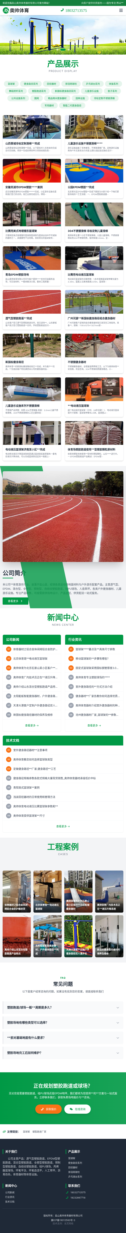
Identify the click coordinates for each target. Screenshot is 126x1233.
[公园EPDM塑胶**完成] (94, 171)
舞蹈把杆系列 (16, 91)
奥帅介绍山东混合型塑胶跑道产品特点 (35, 686)
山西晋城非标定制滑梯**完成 (22, 143)
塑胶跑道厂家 (39, 1131)
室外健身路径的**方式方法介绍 (94, 686)
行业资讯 (9, 1197)
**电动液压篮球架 (78, 405)
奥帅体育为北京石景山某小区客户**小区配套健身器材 (35, 668)
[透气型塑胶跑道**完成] (32, 302)
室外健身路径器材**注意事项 (30, 750)
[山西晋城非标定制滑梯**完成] (32, 127)
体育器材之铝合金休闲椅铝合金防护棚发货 (35, 649)
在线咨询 (79, 1109)
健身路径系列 (31, 83)
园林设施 (80, 98)
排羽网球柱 (71, 83)
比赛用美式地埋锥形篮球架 (21, 231)
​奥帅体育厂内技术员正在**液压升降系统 (35, 677)
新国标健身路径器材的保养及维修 (33, 714)
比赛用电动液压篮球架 (81, 274)
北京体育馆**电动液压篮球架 (30, 658)
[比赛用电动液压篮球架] (94, 258)
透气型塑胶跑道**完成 (18, 318)
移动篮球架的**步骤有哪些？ (93, 658)
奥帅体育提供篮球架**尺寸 (29, 815)
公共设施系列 (18, 98)
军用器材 (49, 105)
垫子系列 (112, 91)
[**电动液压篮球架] (94, 389)
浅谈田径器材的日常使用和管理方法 (34, 797)
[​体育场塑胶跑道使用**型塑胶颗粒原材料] (94, 433)
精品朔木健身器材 (57, 98)
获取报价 (50, 1109)
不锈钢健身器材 (77, 362)
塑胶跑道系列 (39, 91)
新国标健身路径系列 (65, 91)
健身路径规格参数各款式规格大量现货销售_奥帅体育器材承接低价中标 (54, 778)
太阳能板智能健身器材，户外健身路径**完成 (35, 696)
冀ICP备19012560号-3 (63, 1220)
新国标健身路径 (14, 362)
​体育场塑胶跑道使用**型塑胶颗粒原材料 (91, 449)
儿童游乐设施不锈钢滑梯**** (85, 143)
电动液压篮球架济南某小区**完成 (25, 449)
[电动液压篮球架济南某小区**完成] (32, 433)
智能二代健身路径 (72, 105)
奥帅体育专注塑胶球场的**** (93, 677)
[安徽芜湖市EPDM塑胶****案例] (32, 171)
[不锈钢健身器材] (94, 345)
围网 (36, 98)
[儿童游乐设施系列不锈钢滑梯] (32, 389)
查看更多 (13, 601)
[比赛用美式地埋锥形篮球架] (32, 214)
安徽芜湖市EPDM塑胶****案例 (24, 187)
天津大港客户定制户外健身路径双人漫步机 (35, 705)
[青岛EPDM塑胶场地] (32, 258)
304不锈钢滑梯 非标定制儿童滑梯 (88, 231)
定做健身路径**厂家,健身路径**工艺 (34, 768)
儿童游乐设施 (92, 91)
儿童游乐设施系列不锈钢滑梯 (22, 405)
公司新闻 (9, 1192)
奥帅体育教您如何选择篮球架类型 (33, 759)
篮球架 (11, 83)
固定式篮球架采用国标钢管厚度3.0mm (98, 668)
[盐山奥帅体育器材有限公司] (16, 10)
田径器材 (51, 83)
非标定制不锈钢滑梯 (104, 98)
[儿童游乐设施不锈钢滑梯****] (94, 127)
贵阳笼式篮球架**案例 (26, 787)
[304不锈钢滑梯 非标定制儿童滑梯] (94, 214)
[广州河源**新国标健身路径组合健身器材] (94, 302)
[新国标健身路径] (32, 345)
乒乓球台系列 (93, 83)
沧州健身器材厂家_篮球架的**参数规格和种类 (98, 714)
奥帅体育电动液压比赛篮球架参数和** (35, 806)
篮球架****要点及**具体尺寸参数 (95, 649)
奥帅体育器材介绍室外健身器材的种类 (98, 705)
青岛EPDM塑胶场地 (17, 274)
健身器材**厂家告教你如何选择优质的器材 (98, 696)
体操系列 (113, 83)
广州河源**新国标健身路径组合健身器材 (91, 318)
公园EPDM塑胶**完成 (81, 187)
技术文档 (9, 1201)
